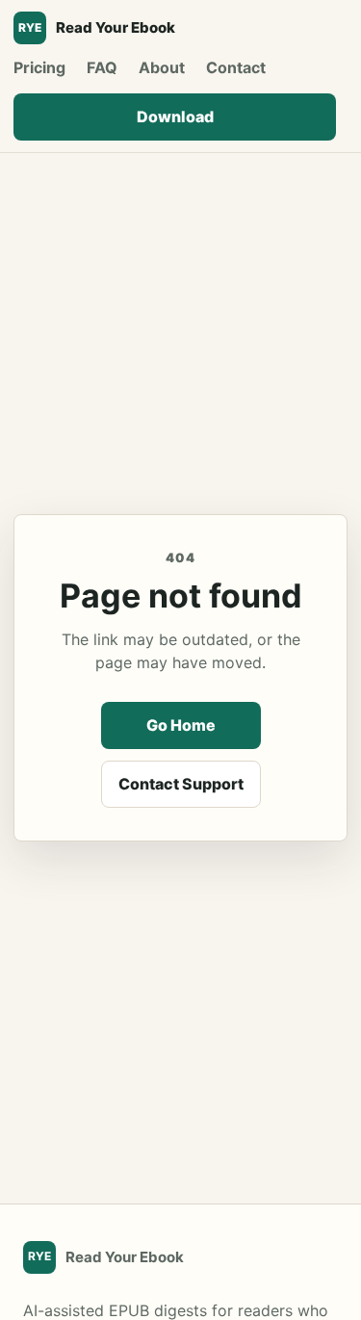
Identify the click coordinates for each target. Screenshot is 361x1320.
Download (175, 116)
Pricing (39, 67)
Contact (236, 67)
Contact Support (181, 783)
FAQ (102, 67)
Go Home (181, 725)
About (162, 67)
